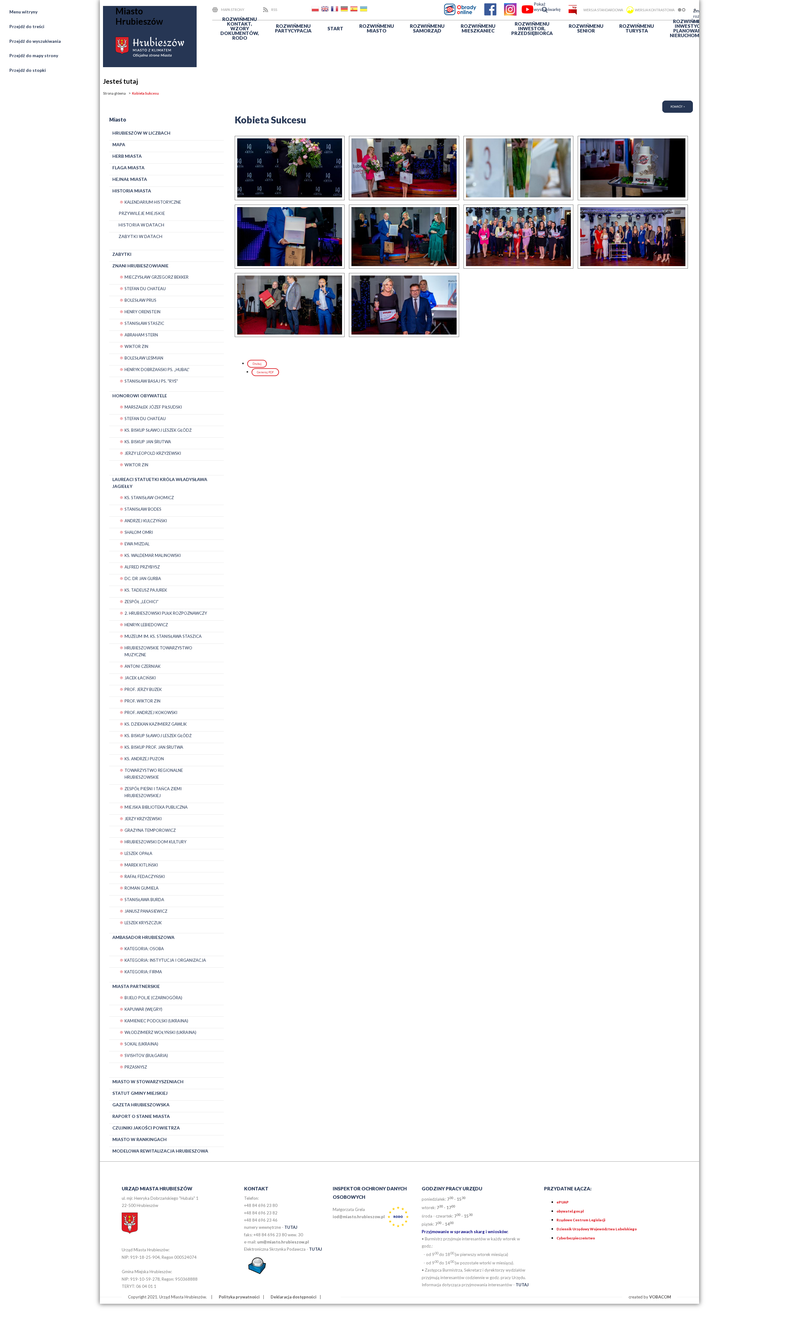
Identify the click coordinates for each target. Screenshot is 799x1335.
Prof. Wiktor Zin (142, 700)
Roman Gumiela (142, 888)
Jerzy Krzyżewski (143, 818)
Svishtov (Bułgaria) (146, 1055)
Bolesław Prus (140, 300)
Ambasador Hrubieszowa (143, 937)
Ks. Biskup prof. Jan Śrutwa (154, 747)
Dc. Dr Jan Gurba (143, 578)
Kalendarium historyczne (153, 202)
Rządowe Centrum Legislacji (580, 1220)
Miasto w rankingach (139, 1139)
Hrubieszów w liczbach (141, 133)
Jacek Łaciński (140, 677)
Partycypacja (293, 28)
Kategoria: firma (143, 971)
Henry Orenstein (142, 311)
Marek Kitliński (141, 864)
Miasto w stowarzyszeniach (148, 1081)
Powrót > (677, 106)
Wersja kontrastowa (654, 10)
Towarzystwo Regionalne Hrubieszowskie (154, 774)
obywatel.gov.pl (570, 1211)
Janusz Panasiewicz (146, 911)
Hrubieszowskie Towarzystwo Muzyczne (158, 651)
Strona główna (114, 93)
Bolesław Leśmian (144, 357)
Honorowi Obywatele (139, 395)
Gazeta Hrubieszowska (140, 1104)
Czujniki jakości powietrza (146, 1127)
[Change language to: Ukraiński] (364, 10)
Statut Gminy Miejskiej (140, 1093)
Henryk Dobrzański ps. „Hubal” (157, 369)
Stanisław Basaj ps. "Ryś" (151, 381)
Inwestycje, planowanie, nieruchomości (690, 28)
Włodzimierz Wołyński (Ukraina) (160, 1032)
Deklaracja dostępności (293, 1296)
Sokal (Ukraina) (141, 1043)
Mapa (118, 144)
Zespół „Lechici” (142, 601)
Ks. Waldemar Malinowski (153, 555)
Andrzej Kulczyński (146, 520)
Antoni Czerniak (142, 666)
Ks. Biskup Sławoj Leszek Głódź (158, 430)
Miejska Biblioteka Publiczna (156, 807)
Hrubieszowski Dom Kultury (155, 841)
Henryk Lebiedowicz (146, 624)
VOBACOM (660, 1296)
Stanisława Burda (144, 899)
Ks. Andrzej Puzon (144, 758)
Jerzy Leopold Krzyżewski (153, 453)
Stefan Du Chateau (145, 288)
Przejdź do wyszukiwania (35, 41)
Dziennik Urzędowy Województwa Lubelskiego (596, 1229)
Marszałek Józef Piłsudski (153, 406)
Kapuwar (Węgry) (143, 1009)
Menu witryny (23, 11)
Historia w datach (141, 224)
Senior (586, 28)
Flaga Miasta (128, 167)
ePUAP (562, 1202)
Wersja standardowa (603, 10)
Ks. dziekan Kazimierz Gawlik (156, 724)
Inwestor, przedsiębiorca (532, 28)
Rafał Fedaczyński (145, 876)
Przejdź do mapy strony (33, 55)
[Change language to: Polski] (315, 10)
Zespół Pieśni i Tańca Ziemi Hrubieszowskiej (153, 792)
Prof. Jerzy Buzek (143, 689)
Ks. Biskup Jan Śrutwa (148, 441)
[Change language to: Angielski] (325, 10)
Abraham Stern (141, 334)
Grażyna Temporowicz (150, 830)
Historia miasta (131, 190)
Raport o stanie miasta (141, 1116)
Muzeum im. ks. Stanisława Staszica (163, 636)
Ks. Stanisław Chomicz (149, 497)
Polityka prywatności (239, 1296)
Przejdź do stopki (27, 70)
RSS (274, 9)
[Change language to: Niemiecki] (345, 10)
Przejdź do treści (26, 26)
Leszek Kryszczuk (143, 922)
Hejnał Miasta (129, 179)
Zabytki (121, 254)
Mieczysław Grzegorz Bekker (157, 277)
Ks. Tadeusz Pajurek (146, 590)
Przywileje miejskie (142, 213)
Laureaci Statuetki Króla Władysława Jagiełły (159, 483)
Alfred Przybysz (142, 566)
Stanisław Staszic (144, 323)
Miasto (376, 28)
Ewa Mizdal (137, 543)
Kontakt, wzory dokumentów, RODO (239, 28)
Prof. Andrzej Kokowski (151, 712)
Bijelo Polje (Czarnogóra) (153, 997)
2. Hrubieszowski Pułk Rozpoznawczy (166, 613)
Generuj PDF (265, 372)
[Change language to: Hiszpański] (354, 10)
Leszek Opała (138, 853)
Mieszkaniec (478, 28)
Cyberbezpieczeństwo (575, 1238)
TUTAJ (290, 1227)
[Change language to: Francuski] (335, 10)
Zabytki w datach (140, 236)
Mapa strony (232, 9)
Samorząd (427, 28)
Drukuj (257, 363)
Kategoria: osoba (144, 948)
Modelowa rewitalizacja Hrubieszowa (160, 1151)
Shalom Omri (139, 532)
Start (335, 28)
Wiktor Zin (136, 346)
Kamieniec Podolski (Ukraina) (156, 1020)
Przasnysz (136, 1067)
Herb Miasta (127, 156)
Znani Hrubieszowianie (140, 265)
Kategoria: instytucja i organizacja (165, 960)
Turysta (636, 28)
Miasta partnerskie (136, 986)
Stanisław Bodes (143, 509)
